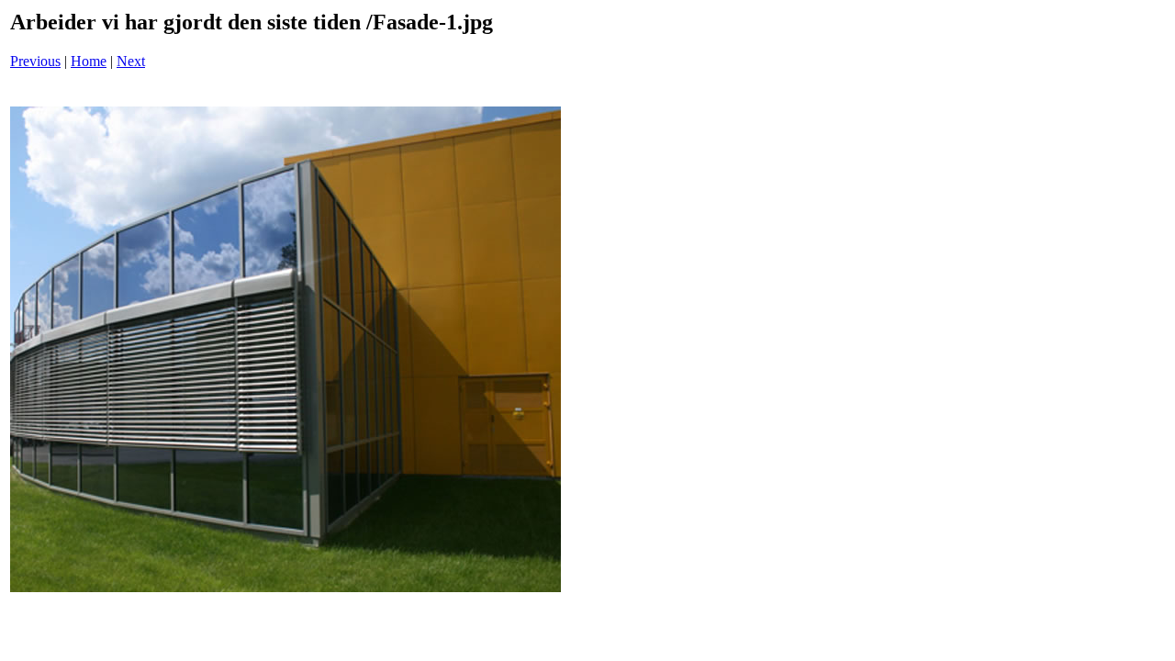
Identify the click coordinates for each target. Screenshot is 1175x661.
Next (131, 61)
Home (88, 61)
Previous (35, 61)
